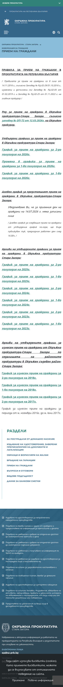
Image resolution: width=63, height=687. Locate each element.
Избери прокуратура (12, 3)
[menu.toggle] (6, 32)
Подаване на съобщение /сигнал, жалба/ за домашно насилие (31, 576)
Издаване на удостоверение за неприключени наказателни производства (28, 518)
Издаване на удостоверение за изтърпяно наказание (31, 584)
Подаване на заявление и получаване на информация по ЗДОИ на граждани (32, 551)
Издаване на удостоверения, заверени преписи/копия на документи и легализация (32, 447)
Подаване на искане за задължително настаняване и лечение (31, 568)
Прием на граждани (19, 465)
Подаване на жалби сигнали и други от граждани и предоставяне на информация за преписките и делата (32, 527)
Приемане (18, 680)
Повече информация (40, 680)
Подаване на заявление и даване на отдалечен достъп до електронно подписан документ (32, 543)
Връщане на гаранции (21, 460)
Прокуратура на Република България (28, 11)
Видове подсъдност (20, 476)
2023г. (25, 317)
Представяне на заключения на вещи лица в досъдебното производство (27, 604)
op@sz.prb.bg (10, 652)
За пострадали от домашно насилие (31, 439)
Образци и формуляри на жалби (27, 455)
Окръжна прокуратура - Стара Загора (20, 45)
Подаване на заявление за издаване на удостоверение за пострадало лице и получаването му (33, 560)
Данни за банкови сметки (23, 481)
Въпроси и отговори (20, 471)
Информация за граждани (15, 48)
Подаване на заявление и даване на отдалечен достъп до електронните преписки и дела (32, 535)
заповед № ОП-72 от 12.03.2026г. (23, 120)
